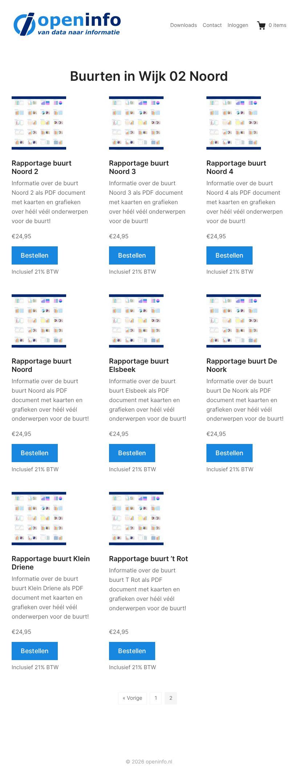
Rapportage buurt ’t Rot (148, 559)
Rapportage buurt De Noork (241, 365)
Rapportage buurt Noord (42, 365)
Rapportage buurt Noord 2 (42, 167)
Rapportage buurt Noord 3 (139, 167)
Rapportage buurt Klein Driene (51, 563)
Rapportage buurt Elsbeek (139, 365)
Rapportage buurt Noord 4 (236, 167)
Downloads (183, 25)
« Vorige (132, 698)
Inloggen (237, 25)
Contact (212, 25)
